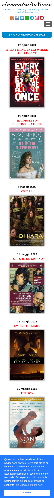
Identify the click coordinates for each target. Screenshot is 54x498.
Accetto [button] (27, 492)
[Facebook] (17, 18)
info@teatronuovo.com (30, 12)
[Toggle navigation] (48, 24)
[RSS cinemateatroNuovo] (12, 18)
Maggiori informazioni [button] (31, 485)
